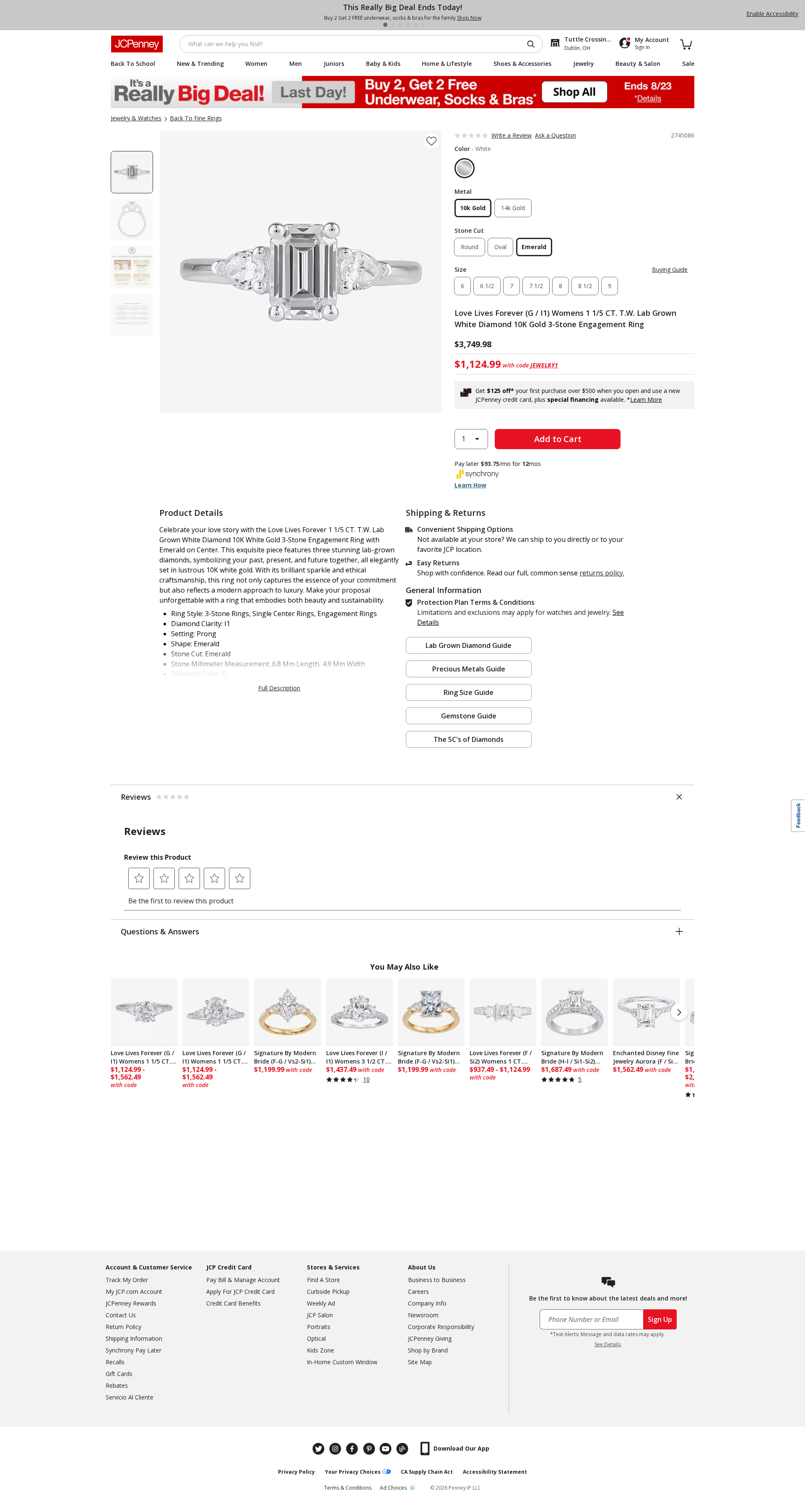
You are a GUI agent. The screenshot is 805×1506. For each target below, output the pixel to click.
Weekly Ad (321, 1303)
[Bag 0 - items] (686, 44)
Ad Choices (393, 1487)
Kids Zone (320, 1350)
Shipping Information (134, 1338)
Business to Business (437, 1280)
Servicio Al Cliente (129, 1397)
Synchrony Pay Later (133, 1350)
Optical (316, 1338)
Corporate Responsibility (441, 1327)
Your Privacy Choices (353, 1471)
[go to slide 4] (408, 25)
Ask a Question (555, 135)
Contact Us (121, 1315)
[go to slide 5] (415, 25)
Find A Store (323, 1280)
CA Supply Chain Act (427, 1471)
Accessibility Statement (495, 1471)
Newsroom (423, 1315)
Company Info (427, 1303)
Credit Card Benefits (233, 1303)
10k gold (473, 208)
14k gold (513, 208)
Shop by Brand (428, 1350)
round (469, 247)
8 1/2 (585, 286)
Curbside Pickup (328, 1291)
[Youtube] (386, 1448)
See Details (608, 1344)
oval (500, 247)
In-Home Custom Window (342, 1362)
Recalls (115, 1362)
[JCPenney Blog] (403, 1448)
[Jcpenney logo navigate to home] (137, 44)
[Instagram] (336, 1448)
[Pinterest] (369, 1448)
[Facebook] (353, 1448)
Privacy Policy (296, 1471)
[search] (534, 44)
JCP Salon (320, 1315)
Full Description (279, 688)
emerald (534, 247)
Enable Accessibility (772, 14)
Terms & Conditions (347, 1487)
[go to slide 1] (385, 25)
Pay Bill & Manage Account (243, 1280)
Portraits (318, 1327)
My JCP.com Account (134, 1291)
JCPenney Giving (430, 1338)
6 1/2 (487, 286)
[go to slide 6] (423, 25)
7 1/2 (536, 286)
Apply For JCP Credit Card (240, 1291)
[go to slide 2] (393, 25)
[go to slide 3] (400, 25)
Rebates (117, 1385)
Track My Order (127, 1280)
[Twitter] (319, 1448)
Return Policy (123, 1327)
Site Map (420, 1362)
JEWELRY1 (544, 365)
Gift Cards (119, 1374)
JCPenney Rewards (131, 1303)
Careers (418, 1291)
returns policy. (601, 572)
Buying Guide (670, 269)
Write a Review (511, 135)
